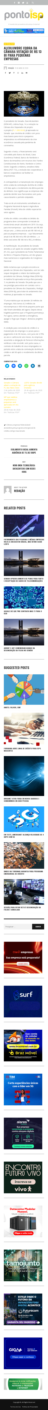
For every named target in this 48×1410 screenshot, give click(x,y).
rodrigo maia (14, 431)
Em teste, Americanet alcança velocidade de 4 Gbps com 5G (24, 835)
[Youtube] (27, 2)
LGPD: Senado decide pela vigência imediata (33, 385)
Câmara (9, 425)
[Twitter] (23, 2)
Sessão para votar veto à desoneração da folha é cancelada (22, 908)
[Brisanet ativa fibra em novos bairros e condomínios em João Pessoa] (20, 776)
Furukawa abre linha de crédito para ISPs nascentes (22, 749)
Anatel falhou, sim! (12, 707)
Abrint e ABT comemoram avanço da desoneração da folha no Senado (19, 649)
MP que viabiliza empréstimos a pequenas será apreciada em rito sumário (11, 402)
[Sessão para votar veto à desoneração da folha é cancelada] (20, 892)
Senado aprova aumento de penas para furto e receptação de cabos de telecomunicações (23, 579)
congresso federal (19, 425)
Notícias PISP (9, 44)
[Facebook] (15, 2)
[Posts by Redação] (5, 68)
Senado (22, 431)
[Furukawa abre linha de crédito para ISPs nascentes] (20, 729)
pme (14, 428)
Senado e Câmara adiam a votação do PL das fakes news (12, 385)
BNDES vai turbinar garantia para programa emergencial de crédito (23, 872)
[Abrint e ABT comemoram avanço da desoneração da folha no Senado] (20, 632)
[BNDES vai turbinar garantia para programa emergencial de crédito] (20, 855)
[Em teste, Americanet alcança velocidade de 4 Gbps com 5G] (20, 819)
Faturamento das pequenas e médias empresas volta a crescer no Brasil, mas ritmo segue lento (24, 541)
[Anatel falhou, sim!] (20, 689)
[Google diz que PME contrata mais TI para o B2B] (20, 597)
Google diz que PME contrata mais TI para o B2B (23, 612)
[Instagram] (19, 2)
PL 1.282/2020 (19, 130)
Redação (11, 68)
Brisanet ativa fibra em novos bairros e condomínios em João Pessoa (21, 799)
